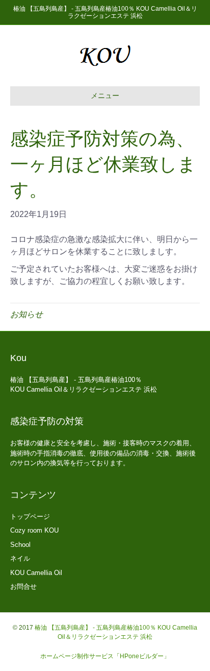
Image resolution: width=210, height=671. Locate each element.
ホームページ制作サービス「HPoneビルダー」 (105, 656)
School (20, 544)
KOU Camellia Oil (36, 573)
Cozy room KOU (34, 530)
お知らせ (26, 314)
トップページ (30, 516)
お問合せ (23, 586)
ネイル (20, 558)
